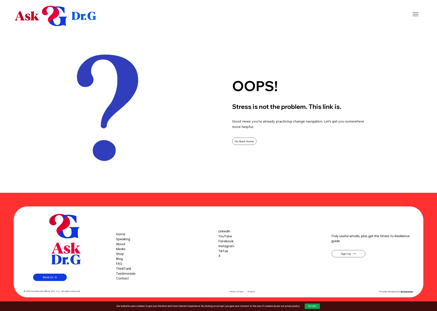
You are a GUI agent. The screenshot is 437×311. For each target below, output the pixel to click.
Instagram (226, 246)
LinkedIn (224, 231)
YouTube (225, 236)
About (120, 244)
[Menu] (415, 14)
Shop (120, 254)
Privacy (251, 291)
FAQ (119, 264)
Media (120, 249)
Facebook (226, 241)
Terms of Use (236, 291)
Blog (119, 259)
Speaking (123, 239)
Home (120, 234)
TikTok (223, 251)
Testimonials (126, 273)
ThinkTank (123, 268)
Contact (122, 278)
